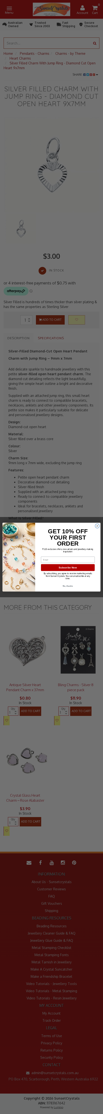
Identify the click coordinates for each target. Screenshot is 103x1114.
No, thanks (68, 586)
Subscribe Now (68, 567)
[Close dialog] (97, 526)
